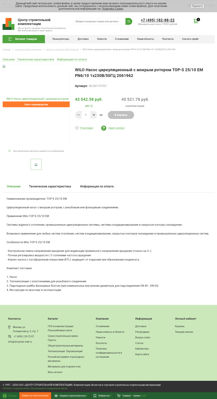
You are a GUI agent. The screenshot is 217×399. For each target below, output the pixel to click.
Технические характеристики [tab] (50, 186)
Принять (197, 6)
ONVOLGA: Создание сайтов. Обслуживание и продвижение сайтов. (35, 388)
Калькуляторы (61, 39)
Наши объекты (145, 39)
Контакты (168, 39)
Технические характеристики (35, 59)
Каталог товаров (26, 39)
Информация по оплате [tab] (97, 186)
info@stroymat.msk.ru (20, 341)
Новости (102, 39)
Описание (9, 59)
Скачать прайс (190, 39)
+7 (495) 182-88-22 (158, 20)
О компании (122, 39)
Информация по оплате (72, 59)
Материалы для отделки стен (64, 366)
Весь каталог (55, 372)
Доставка (83, 39)
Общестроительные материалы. (66, 345)
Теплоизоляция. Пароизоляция (65, 351)
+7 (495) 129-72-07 (24, 336)
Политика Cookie (112, 8)
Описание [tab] (14, 186)
